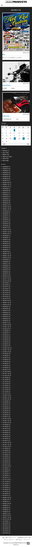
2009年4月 (6, 501)
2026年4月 (6, 174)
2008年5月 (6, 505)
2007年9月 (6, 521)
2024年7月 (6, 216)
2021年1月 (6, 298)
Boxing (4, 151)
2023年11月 (6, 232)
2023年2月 (6, 249)
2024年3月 (6, 224)
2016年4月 (6, 411)
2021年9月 (6, 283)
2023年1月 (6, 251)
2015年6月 (6, 430)
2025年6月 (6, 194)
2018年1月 (6, 369)
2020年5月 (6, 314)
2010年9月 (6, 485)
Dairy (4, 153)
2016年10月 (6, 399)
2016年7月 (6, 405)
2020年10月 (6, 304)
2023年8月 (6, 237)
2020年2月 (6, 320)
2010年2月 (6, 493)
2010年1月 (6, 495)
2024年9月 (6, 212)
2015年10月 (6, 422)
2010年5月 (6, 487)
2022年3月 (6, 271)
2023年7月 (6, 239)
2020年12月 (6, 300)
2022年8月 (6, 261)
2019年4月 (6, 340)
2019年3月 (6, 342)
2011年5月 (6, 482)
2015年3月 (6, 436)
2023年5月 (6, 243)
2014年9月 (6, 448)
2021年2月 (6, 296)
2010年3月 (6, 491)
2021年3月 (6, 295)
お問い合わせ (19, 539)
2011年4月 (6, 484)
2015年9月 (6, 424)
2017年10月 (6, 375)
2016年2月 (6, 415)
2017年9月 (6, 377)
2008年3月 (6, 509)
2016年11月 (6, 397)
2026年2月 (6, 178)
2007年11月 (6, 517)
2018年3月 (6, 365)
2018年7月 (6, 358)
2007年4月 (6, 531)
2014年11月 (6, 444)
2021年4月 (6, 293)
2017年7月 (6, 381)
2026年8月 (6, 167)
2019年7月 (6, 334)
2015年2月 (6, 438)
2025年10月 (6, 186)
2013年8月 (6, 468)
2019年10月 (6, 328)
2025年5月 (6, 196)
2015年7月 (6, 428)
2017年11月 (6, 373)
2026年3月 (6, 176)
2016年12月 (6, 395)
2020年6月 (6, 312)
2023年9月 (6, 235)
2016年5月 (6, 409)
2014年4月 (6, 458)
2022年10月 (6, 257)
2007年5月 (6, 529)
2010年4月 (6, 489)
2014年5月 (6, 456)
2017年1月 (6, 393)
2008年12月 (6, 503)
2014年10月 (6, 446)
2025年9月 (6, 188)
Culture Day (5, 116)
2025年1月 (6, 204)
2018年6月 (6, 359)
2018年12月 (6, 348)
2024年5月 (6, 220)
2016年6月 (6, 407)
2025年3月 (6, 200)
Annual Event (6, 85)
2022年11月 (6, 255)
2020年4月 (6, 316)
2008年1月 (6, 513)
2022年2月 (6, 273)
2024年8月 (6, 214)
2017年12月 (6, 371)
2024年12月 (6, 206)
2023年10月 (6, 233)
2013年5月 (6, 472)
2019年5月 (6, 338)
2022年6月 (6, 265)
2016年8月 (6, 403)
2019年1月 (6, 346)
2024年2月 (6, 226)
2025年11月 (6, 184)
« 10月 (3, 144)
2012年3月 (6, 476)
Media (4, 154)
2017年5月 (6, 385)
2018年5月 (6, 361)
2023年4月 (6, 245)
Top (28, 543)
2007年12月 (6, 515)
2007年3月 (6, 533)
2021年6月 (6, 289)
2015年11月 (6, 421)
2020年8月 (6, 308)
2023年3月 (6, 247)
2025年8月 (6, 190)
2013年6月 (6, 470)
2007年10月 (6, 519)
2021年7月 (6, 287)
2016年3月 (6, 413)
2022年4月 (6, 269)
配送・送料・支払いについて (9, 537)
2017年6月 (6, 383)
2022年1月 (6, 275)
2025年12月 (6, 182)
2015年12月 (6, 419)
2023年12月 (6, 230)
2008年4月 (6, 507)
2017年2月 (6, 391)
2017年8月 (6, 379)
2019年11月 (6, 326)
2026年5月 (6, 172)
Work (4, 160)
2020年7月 (6, 310)
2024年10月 (6, 210)
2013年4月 (6, 474)
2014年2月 (6, 462)
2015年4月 (6, 434)
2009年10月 (6, 499)
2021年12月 (6, 277)
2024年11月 (6, 208)
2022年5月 (6, 267)
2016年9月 (6, 401)
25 (14, 138)
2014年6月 (6, 454)
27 (23, 138)
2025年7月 (6, 192)
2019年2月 (6, 344)
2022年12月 (6, 253)
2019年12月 (6, 324)
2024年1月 (6, 228)
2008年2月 (6, 511)
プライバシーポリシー (9, 539)
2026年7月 (6, 169)
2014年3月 (6, 460)
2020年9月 (6, 306)
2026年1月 (6, 180)
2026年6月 (6, 170)
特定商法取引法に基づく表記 (24, 537)
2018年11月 (6, 350)
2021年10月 (6, 281)
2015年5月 (6, 432)
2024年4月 (6, 222)
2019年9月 (6, 330)
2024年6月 (6, 218)
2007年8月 (6, 523)
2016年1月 (6, 417)
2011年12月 (6, 480)
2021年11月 (6, 279)
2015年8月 (6, 426)
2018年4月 (6, 363)
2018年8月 (6, 356)
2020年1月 (6, 322)
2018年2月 (6, 367)
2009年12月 (6, 497)
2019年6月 (6, 336)
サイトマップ (27, 539)
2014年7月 (6, 452)
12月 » (28, 144)
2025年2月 (6, 202)
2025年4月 (6, 198)
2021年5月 (6, 291)
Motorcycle (6, 156)
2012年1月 (6, 478)
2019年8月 (6, 332)
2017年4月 (6, 387)
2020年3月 (6, 318)
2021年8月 (6, 285)
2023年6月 (6, 241)
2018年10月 (6, 352)
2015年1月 (6, 440)
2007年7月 (6, 525)
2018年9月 (6, 354)
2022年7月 (6, 263)
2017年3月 (6, 389)
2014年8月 (6, 450)
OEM (4, 158)
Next (3, 54)
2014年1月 (6, 464)
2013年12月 (6, 466)
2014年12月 (6, 442)
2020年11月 (6, 302)
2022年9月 (6, 259)
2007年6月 (6, 527)
